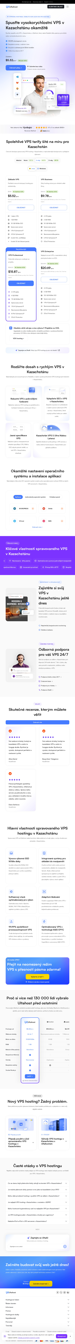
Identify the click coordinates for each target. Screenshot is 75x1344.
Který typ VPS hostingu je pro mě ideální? (38, 350)
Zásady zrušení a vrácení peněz (21, 1331)
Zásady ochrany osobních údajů (56, 1331)
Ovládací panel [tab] (54, 497)
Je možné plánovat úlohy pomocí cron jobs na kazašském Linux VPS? (33, 1190)
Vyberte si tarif (37, 977)
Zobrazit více (36, 527)
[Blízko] (70, 1336)
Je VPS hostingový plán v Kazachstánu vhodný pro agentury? (31, 1215)
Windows (43, 168)
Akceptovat (62, 1336)
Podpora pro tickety (48, 686)
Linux (33, 168)
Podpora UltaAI (46, 690)
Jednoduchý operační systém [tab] (35, 497)
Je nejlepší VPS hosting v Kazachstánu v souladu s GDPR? (29, 1202)
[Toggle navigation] (67, 6)
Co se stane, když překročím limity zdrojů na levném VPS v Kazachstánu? (35, 1183)
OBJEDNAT (21, 208)
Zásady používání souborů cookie (29, 1338)
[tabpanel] (37, 516)
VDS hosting (18, 338)
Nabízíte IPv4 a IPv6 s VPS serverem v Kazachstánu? (27, 1221)
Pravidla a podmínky (39, 1331)
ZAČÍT (29, 1076)
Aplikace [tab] (18, 497)
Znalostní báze (46, 681)
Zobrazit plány (15, 68)
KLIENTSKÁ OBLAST (56, 7)
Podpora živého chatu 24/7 (50, 677)
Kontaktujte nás (26, 2)
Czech (48, 2)
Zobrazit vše (37, 722)
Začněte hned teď (40, 1284)
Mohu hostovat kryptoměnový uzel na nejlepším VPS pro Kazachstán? (33, 1209)
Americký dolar (38, 2)
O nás (7, 1331)
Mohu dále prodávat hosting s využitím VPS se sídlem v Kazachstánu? (33, 1196)
